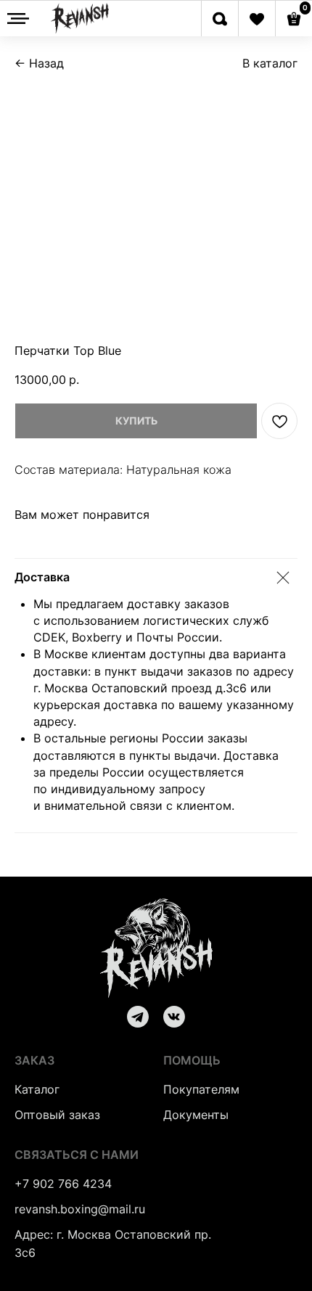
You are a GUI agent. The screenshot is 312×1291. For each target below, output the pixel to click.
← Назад (39, 63)
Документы (196, 1114)
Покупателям (201, 1089)
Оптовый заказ (57, 1114)
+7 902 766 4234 (63, 1183)
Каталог (37, 1089)
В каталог (269, 63)
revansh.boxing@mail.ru (80, 1209)
